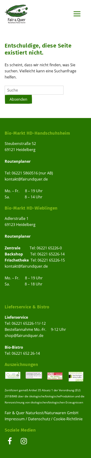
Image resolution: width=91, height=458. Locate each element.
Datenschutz (39, 418)
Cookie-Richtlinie (68, 418)
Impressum (15, 418)
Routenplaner (18, 161)
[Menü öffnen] (77, 13)
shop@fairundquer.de (24, 335)
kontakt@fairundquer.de (26, 179)
